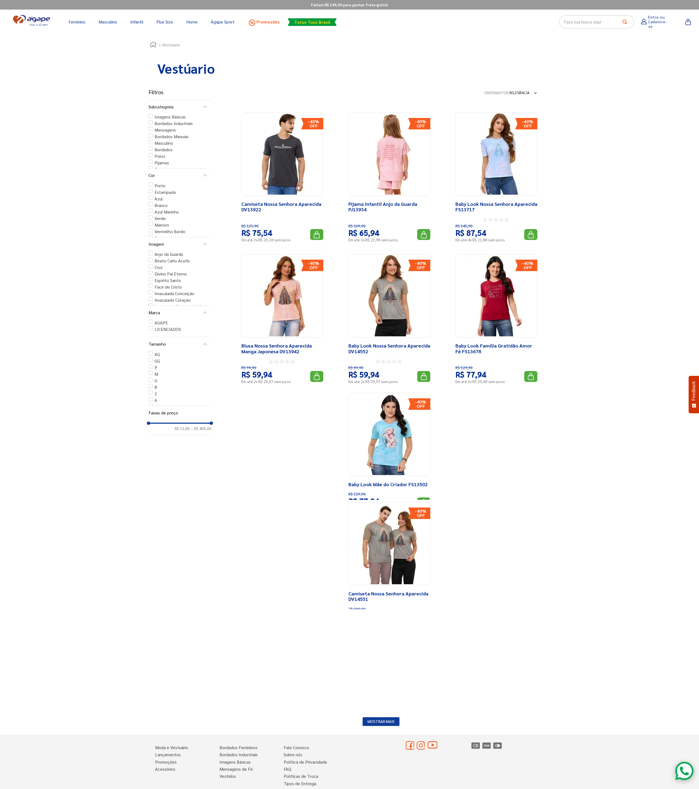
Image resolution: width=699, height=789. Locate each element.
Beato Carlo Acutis (172, 260)
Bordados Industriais (174, 123)
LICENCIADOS (168, 329)
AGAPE (161, 322)
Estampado (165, 192)
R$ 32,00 (182, 428)
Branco (161, 205)
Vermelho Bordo (170, 231)
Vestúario (171, 45)
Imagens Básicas (170, 117)
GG (157, 361)
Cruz (159, 267)
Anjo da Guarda (169, 254)
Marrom (162, 225)
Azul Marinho (167, 212)
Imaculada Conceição (174, 293)
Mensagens (165, 130)
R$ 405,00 (201, 428)
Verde (160, 218)
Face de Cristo (168, 287)
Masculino (164, 143)
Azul (159, 198)
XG (157, 354)
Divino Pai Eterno (171, 274)
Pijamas (162, 162)
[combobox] (596, 22)
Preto (160, 185)
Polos (160, 156)
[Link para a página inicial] (153, 45)
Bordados (164, 149)
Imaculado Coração (173, 300)
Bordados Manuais (172, 136)
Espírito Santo (168, 280)
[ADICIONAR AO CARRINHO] (316, 234)
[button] (180, 106)
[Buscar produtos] (626, 22)
